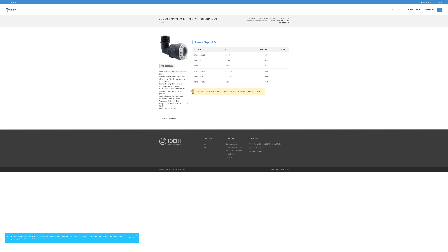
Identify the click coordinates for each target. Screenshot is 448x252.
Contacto (429, 10)
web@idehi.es (257, 151)
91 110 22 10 (12, 2)
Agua (389, 10)
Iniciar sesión (427, 2)
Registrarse (438, 2)
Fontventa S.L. (284, 169)
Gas (205, 147)
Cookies (229, 157)
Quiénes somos (413, 10)
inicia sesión (210, 92)
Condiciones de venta (234, 147)
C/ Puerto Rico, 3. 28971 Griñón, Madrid (267, 144)
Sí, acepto (131, 237)
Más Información (40, 239)
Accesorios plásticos (271, 18)
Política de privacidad (234, 150)
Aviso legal (230, 154)
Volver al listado (169, 119)
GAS (399, 10)
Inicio (253, 18)
